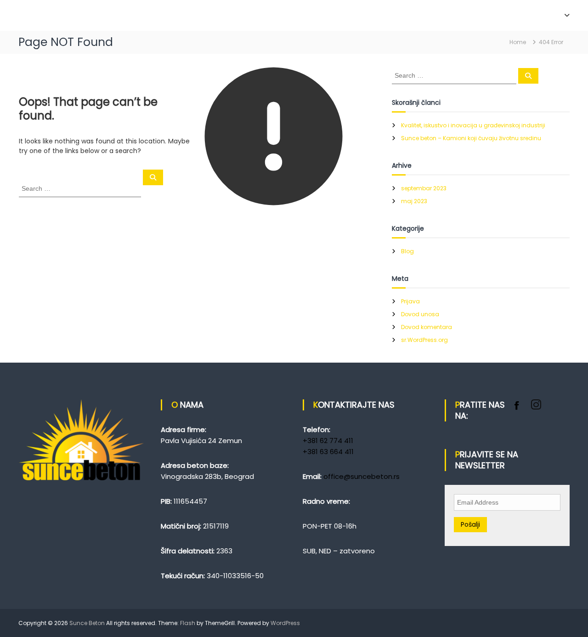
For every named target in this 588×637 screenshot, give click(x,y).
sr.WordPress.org (424, 340)
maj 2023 (414, 201)
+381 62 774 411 (328, 440)
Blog (407, 251)
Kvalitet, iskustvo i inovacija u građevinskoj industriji (473, 125)
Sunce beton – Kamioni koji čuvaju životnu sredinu (471, 138)
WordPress (285, 623)
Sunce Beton (87, 623)
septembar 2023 (424, 188)
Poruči (523, 15)
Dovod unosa (420, 314)
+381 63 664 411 (328, 451)
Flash (187, 623)
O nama (486, 15)
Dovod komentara (426, 327)
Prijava (410, 301)
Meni (554, 15)
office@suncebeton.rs (361, 476)
